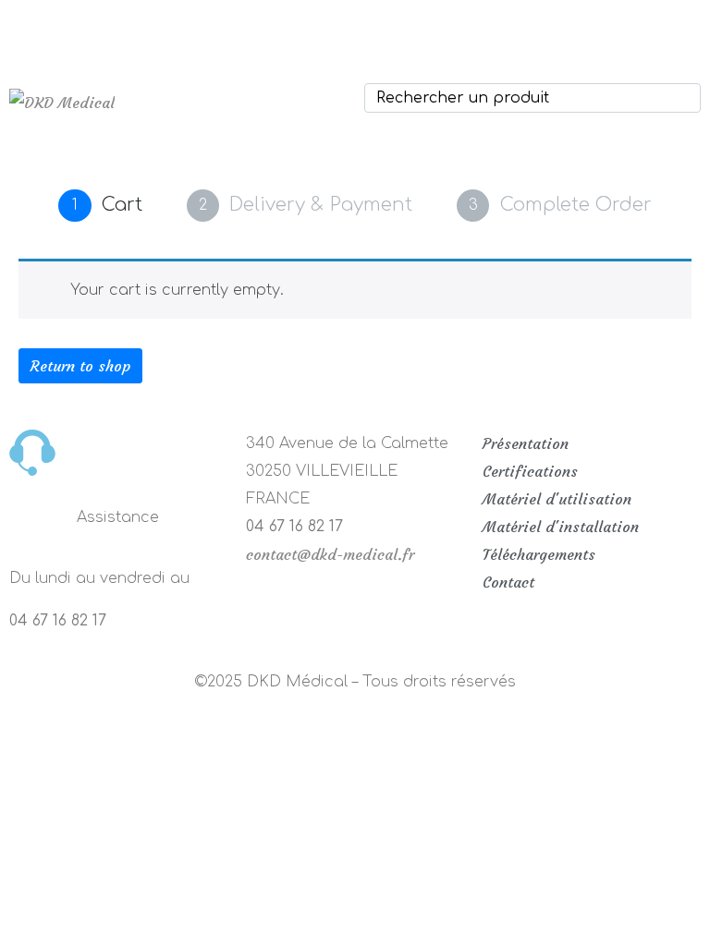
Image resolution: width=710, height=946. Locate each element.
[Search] (683, 98)
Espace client (409, 23)
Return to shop (80, 366)
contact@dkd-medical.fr (330, 554)
